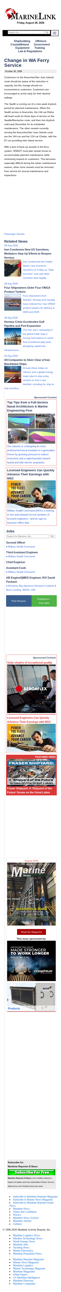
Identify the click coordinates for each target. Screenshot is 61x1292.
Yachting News (21, 1247)
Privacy (17, 1214)
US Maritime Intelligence (26, 1277)
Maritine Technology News (27, 1238)
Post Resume (19, 601)
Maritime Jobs (20, 1244)
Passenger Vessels (14, 234)
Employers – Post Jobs (44, 601)
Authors (17, 1223)
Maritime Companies (24, 1283)
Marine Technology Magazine (29, 1268)
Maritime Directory (23, 1280)
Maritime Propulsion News (27, 1253)
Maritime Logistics (23, 1265)
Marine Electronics (23, 1250)
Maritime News (21, 1208)
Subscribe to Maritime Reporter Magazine (35, 1196)
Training (39, 47)
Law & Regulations (30, 51)
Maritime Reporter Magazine (28, 1259)
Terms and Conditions (25, 1211)
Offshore (40, 41)
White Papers (20, 1274)
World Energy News (24, 1241)
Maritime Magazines (24, 1271)
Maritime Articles (22, 1220)
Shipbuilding (22, 41)
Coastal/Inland (20, 44)
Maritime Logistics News (26, 1235)
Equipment (22, 47)
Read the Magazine (31, 932)
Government (42, 44)
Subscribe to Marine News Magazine (33, 1199)
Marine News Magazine (26, 1262)
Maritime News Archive (26, 1217)
